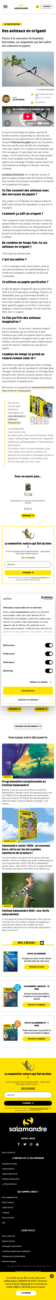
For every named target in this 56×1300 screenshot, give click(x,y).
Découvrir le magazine (36, 1005)
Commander (26, 516)
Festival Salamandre (10, 1179)
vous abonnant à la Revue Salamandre (17, 419)
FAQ (3, 1223)
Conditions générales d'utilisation (16, 1251)
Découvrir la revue (36, 967)
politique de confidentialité (39, 578)
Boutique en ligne (9, 1164)
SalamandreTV (8, 1169)
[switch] (49, 654)
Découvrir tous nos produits (26, 726)
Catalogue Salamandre (11, 1246)
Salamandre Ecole (9, 1174)
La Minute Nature (12, 24)
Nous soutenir (8, 1218)
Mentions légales (9, 1261)
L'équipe (5, 1213)
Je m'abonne (26, 1293)
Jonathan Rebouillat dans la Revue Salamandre (28, 389)
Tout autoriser (28, 690)
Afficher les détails (39, 682)
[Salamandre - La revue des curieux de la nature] (21, 6)
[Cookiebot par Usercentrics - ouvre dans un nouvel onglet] (41, 598)
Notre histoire (8, 1202)
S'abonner (47, 7)
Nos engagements (10, 1197)
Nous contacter (8, 1152)
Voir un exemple (28, 558)
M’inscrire (26, 573)
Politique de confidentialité (13, 1256)
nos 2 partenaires (20, 612)
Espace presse (8, 1241)
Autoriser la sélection (28, 700)
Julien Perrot (7, 1208)
